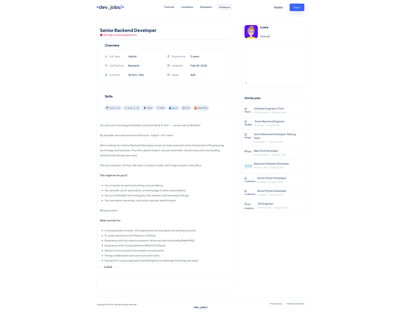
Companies (187, 6)
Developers (206, 6)
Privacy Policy (276, 303)
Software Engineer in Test (269, 108)
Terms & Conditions (295, 303)
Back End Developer (266, 150)
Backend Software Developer (271, 163)
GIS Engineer (265, 203)
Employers (224, 7)
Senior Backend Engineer (269, 121)
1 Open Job (265, 36)
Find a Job (169, 6)
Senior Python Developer (271, 178)
